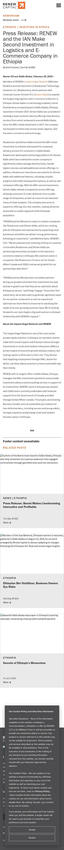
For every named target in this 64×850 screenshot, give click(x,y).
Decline (32, 838)
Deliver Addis (41, 95)
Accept (32, 830)
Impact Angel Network (36, 82)
